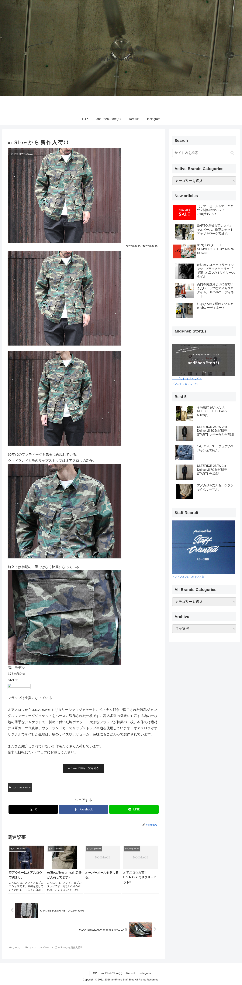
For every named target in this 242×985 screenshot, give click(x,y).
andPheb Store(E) (111, 973)
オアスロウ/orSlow (21, 787)
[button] (232, 153)
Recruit (130, 973)
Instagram (145, 973)
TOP (94, 973)
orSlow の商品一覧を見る (83, 768)
